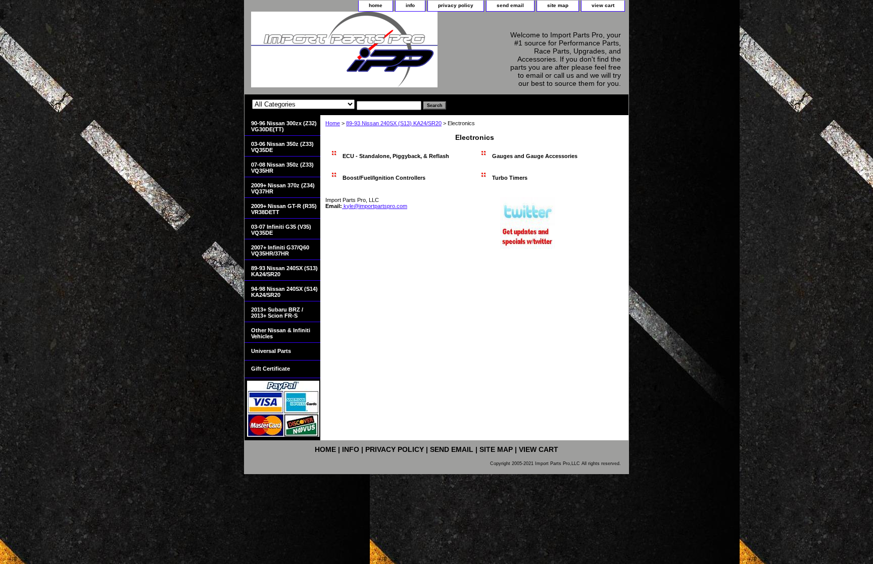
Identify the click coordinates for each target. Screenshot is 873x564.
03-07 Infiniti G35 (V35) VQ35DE (281, 230)
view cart (603, 5)
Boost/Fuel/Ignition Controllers (384, 178)
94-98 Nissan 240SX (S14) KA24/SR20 (284, 292)
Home (332, 123)
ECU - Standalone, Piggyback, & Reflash (396, 156)
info (410, 5)
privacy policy (455, 5)
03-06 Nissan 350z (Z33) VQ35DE (282, 147)
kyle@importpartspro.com (374, 206)
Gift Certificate (270, 369)
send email (510, 5)
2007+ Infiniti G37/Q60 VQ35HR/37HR (280, 250)
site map (557, 5)
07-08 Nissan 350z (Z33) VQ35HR (282, 168)
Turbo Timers (509, 178)
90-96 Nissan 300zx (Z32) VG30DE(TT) (284, 126)
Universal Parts (271, 351)
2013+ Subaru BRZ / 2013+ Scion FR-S (277, 312)
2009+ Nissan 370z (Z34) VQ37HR (283, 188)
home (375, 5)
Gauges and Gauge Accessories (534, 156)
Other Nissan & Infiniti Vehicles (280, 333)
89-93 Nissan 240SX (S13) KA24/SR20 (394, 123)
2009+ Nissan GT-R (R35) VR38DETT (284, 209)
